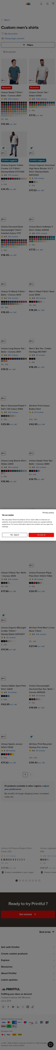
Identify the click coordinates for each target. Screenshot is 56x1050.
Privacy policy (48, 512)
